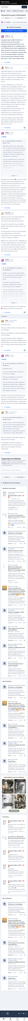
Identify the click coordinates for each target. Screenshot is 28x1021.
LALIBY (9, 666)
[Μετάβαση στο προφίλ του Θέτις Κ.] (2, 68)
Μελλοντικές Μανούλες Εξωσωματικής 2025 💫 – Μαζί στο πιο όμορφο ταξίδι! (16, 568)
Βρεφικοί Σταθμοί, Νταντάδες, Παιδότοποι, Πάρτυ (15, 645)
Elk (8, 498)
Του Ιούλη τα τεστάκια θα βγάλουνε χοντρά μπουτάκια (16, 516)
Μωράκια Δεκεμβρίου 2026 (16, 612)
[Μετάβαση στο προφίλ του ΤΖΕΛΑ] (2, 321)
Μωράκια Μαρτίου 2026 (15, 551)
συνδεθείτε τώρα (5, 463)
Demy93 (10, 596)
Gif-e (9, 561)
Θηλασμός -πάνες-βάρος (15, 533)
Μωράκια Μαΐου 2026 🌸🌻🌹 (16, 496)
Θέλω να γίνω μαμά (22, 22)
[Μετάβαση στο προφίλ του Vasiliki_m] (2, 22)
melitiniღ (10, 571)
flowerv (9, 675)
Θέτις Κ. (7, 67)
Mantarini (10, 552)
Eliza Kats (10, 605)
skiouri (9, 580)
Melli (9, 649)
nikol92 (9, 518)
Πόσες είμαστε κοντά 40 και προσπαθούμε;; (16, 629)
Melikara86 (10, 631)
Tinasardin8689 (11, 507)
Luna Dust (10, 613)
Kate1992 (10, 534)
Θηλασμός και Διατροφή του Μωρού (16, 531)
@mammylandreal (14, 810)
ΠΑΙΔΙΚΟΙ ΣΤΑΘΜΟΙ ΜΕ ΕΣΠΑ (16, 647)
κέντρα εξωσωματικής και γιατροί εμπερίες (15, 664)
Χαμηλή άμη (11, 761)
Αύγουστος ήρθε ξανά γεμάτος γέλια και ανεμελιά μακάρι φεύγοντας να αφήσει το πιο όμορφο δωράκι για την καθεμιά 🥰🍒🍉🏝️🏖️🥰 (16, 591)
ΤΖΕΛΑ (6, 320)
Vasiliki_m (8, 22)
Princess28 (7, 212)
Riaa (11, 875)
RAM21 (9, 658)
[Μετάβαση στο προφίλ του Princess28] (2, 213)
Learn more (3, 2)
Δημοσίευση (18, 847)
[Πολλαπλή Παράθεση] (2, 62)
